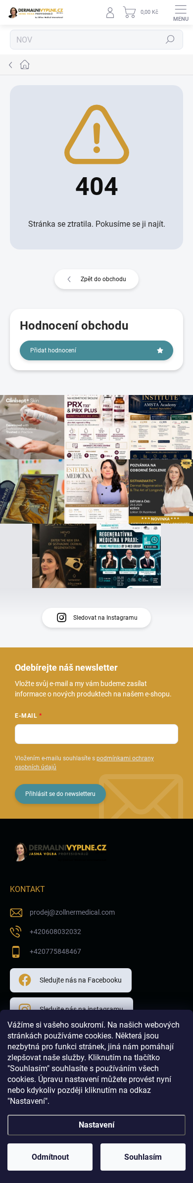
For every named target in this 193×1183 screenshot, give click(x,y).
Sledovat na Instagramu (105, 617)
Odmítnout (50, 1157)
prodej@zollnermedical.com (72, 912)
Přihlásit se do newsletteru (60, 793)
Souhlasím (143, 1157)
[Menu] (180, 12)
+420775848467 (55, 951)
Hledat (170, 39)
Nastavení (96, 1125)
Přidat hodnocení (53, 350)
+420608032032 (55, 932)
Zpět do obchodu (103, 279)
